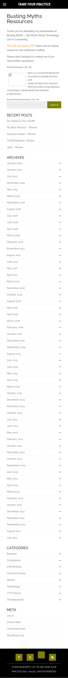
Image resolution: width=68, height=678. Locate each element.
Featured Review (16, 573)
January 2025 (14, 163)
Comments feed (16, 628)
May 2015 (12, 373)
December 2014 (16, 399)
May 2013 (12, 478)
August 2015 (14, 353)
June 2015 (12, 366)
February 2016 (15, 327)
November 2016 (16, 288)
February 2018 (15, 242)
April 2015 (12, 380)
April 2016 (12, 314)
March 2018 (13, 235)
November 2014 (16, 406)
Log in (10, 615)
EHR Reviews (14, 566)
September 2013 (16, 465)
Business (12, 553)
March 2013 (13, 491)
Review (11, 580)
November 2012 (16, 518)
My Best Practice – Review (22, 127)
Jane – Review (15, 147)
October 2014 (14, 412)
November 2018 (16, 202)
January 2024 (14, 169)
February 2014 (15, 439)
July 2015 (12, 360)
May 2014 (12, 432)
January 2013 (14, 504)
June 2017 (12, 261)
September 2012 (16, 524)
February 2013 (15, 498)
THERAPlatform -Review (21, 140)
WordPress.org (15, 635)
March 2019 (13, 196)
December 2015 (16, 340)
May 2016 (12, 307)
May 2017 (12, 268)
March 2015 (13, 386)
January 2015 (14, 393)
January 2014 (14, 445)
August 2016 (14, 301)
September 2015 (16, 347)
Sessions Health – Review (21, 134)
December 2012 (16, 511)
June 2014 (12, 426)
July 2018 (12, 215)
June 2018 (12, 222)
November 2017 (16, 248)
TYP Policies (14, 593)
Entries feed (14, 622)
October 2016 (14, 294)
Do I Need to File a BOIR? (21, 121)
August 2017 (14, 255)
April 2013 (12, 485)
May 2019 (12, 189)
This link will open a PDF (21, 46)
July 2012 (12, 537)
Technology (13, 586)
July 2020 (12, 176)
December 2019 (16, 182)
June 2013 (12, 472)
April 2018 (12, 229)
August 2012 (14, 531)
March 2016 (13, 321)
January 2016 (14, 334)
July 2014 (12, 419)
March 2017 (13, 281)
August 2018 (14, 209)
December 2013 (16, 452)
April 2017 (12, 274)
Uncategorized (15, 599)
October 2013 (14, 458)
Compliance (14, 560)
